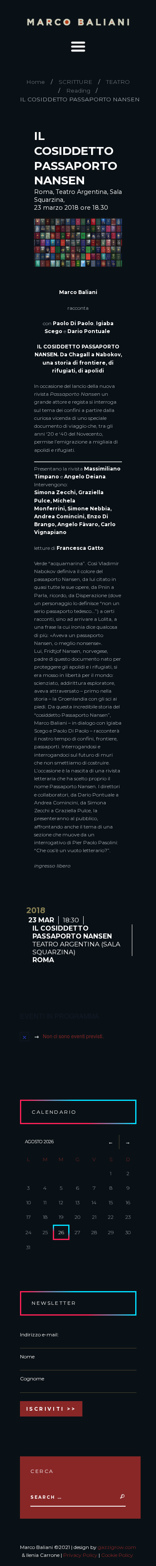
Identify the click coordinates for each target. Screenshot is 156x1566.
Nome (27, 1356)
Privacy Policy (80, 1555)
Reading (78, 90)
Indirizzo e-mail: (39, 1334)
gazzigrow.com (117, 1547)
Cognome (32, 1378)
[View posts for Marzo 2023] (110, 1142)
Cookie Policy (117, 1555)
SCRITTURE (75, 81)
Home (35, 81)
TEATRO (118, 81)
